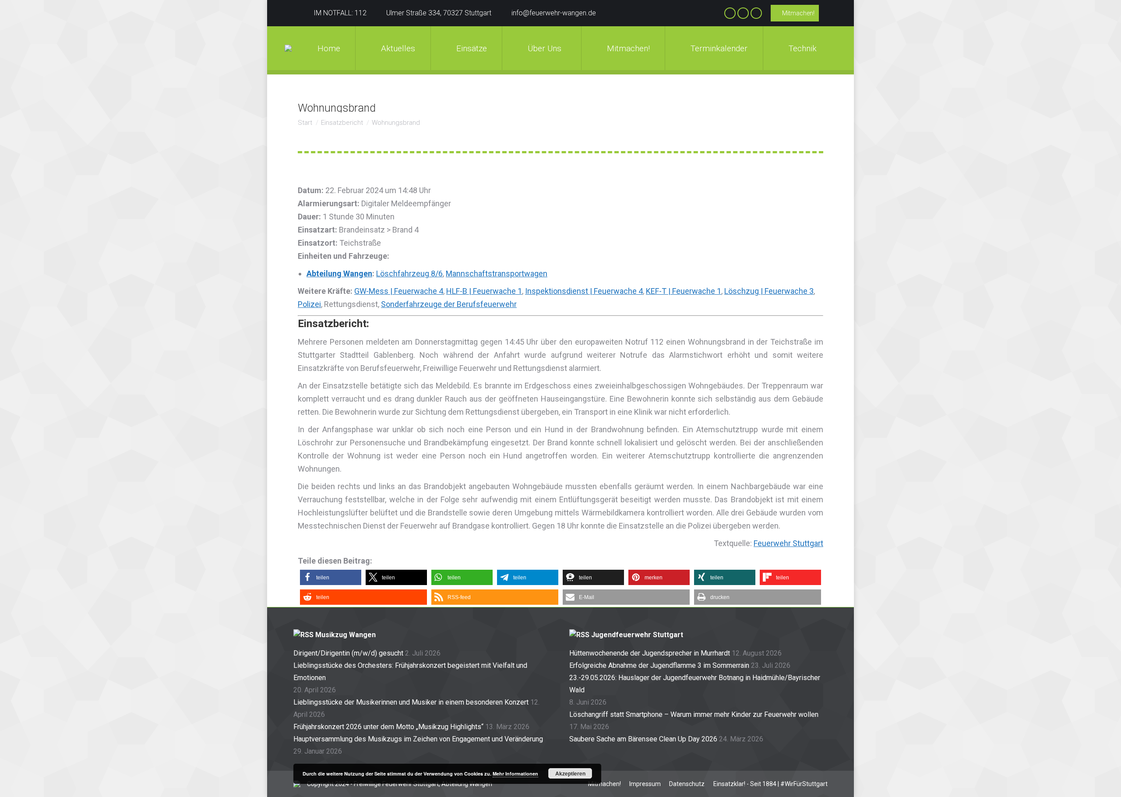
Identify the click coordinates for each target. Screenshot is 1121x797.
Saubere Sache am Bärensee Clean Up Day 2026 (643, 739)
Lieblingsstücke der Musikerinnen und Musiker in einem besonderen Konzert (411, 702)
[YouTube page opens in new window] (756, 13)
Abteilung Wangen (339, 273)
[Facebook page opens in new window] (730, 13)
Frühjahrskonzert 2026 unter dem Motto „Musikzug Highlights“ (388, 727)
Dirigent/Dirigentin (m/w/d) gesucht (348, 653)
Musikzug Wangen (345, 635)
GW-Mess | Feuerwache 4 (398, 291)
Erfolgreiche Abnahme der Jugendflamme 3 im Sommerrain (659, 665)
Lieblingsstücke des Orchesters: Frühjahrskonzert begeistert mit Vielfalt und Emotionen (410, 671)
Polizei (309, 304)
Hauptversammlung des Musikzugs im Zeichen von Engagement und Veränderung (418, 739)
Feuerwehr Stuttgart (788, 543)
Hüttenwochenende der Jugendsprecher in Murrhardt (649, 653)
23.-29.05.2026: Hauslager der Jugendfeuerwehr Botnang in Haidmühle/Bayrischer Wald (694, 684)
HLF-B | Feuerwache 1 (484, 291)
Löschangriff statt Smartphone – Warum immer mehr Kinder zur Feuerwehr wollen (693, 714)
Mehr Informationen (515, 773)
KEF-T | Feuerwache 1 (683, 291)
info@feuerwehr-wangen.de (553, 13)
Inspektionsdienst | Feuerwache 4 (584, 291)
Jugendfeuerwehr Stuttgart (637, 635)
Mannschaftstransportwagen (496, 273)
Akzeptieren (570, 773)
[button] (330, 577)
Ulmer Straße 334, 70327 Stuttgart (438, 13)
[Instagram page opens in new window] (743, 13)
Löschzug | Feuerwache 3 (769, 291)
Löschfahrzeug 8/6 (409, 273)
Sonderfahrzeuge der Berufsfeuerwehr (449, 304)
